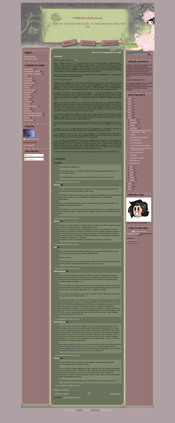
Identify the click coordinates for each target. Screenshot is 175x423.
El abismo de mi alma (137, 158)
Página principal (30, 56)
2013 (130, 107)
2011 (130, 112)
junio (131, 169)
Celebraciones (30, 83)
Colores (27, 87)
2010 (130, 115)
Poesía (27, 118)
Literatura (28, 101)
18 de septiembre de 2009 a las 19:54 (67, 268)
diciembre (133, 120)
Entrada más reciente (61, 394)
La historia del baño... (137, 143)
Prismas (132, 135)
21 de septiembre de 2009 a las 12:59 (67, 355)
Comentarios (30, 159)
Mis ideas (28, 111)
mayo (132, 172)
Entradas (29, 155)
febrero (132, 180)
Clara (55, 247)
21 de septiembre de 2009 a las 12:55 (67, 319)
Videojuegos (29, 120)
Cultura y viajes (30, 90)
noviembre (133, 123)
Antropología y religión (32, 71)
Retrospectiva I (135, 163)
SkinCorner (86, 410)
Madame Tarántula (31, 106)
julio (131, 167)
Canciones (28, 80)
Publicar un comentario (61, 390)
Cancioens (28, 78)
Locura (27, 104)
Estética (27, 94)
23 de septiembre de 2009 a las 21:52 (67, 385)
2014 (130, 104)
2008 (130, 184)
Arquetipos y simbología (33, 74)
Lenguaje (28, 97)
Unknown (57, 221)
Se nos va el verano (136, 152)
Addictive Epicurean (87, 18)
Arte (26, 76)
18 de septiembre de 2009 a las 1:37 (67, 218)
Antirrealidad (29, 69)
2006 (130, 189)
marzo (132, 177)
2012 (130, 109)
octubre (132, 125)
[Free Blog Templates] (132, 243)
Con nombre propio (31, 59)
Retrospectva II (135, 160)
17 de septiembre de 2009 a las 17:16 (67, 182)
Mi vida (27, 108)
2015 (130, 101)
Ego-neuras (29, 92)
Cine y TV (28, 85)
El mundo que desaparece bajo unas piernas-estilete (140, 131)
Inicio (89, 393)
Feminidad (58, 56)
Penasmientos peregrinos (33, 113)
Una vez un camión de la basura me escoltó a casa (140, 149)
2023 (130, 99)
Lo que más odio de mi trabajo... (140, 145)
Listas (27, 99)
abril (131, 175)
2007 (130, 186)
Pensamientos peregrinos (33, 115)
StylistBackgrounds (106, 410)
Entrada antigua (115, 394)
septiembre (134, 128)
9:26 (76, 60)
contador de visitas (133, 233)
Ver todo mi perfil (28, 145)
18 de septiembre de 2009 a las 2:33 (67, 244)
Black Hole (57, 185)
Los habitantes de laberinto (139, 137)
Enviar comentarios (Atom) (72, 397)
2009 (130, 117)
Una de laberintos (136, 140)
